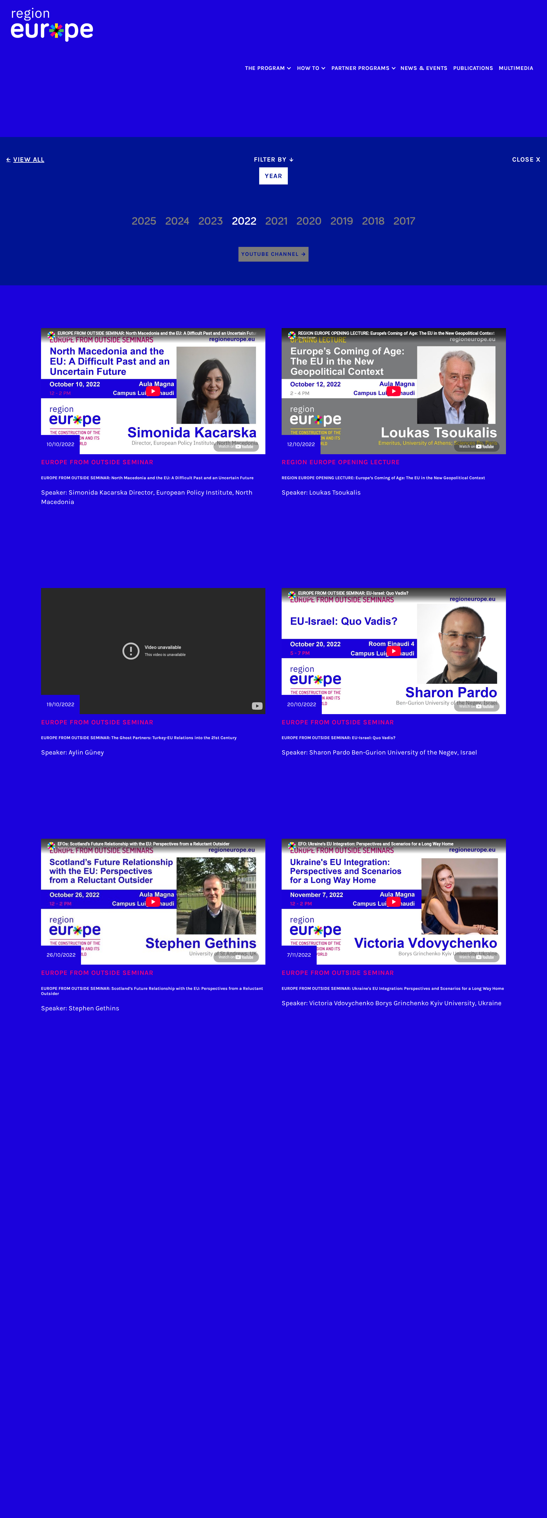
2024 (177, 220)
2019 (341, 220)
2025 (144, 220)
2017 (404, 220)
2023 (210, 220)
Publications (473, 68)
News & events (424, 68)
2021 (276, 220)
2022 (244, 220)
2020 (309, 220)
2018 (373, 220)
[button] (266, 68)
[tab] (273, 159)
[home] (52, 25)
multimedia (516, 68)
